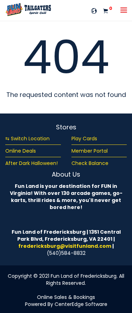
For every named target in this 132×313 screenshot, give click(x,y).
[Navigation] (124, 10)
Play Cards (84, 138)
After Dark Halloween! (31, 163)
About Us (66, 174)
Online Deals (20, 150)
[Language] (94, 10)
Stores (66, 127)
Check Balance (89, 163)
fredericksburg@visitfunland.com (64, 246)
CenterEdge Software (81, 304)
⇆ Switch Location (27, 138)
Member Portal (89, 150)
